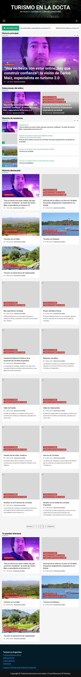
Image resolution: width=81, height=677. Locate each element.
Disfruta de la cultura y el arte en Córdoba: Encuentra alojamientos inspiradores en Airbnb (57, 107)
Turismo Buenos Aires (12, 655)
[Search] (76, 21)
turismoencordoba (19, 82)
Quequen (7, 663)
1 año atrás (9, 82)
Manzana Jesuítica (50, 358)
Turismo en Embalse (26, 151)
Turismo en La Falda (26, 140)
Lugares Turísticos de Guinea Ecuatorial (19, 667)
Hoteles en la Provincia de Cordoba (18, 503)
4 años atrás (9, 242)
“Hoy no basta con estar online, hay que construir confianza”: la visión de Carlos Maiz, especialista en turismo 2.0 (37, 73)
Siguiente (51, 526)
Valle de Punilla (10, 408)
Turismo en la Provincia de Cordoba (54, 102)
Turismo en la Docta (40, 7)
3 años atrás (48, 113)
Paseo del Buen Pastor (52, 311)
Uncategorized (9, 64)
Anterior (29, 526)
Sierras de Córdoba (51, 455)
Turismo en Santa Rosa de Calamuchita (33, 163)
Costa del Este (9, 660)
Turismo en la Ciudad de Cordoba (53, 99)
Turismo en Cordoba (49, 97)
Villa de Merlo (8, 658)
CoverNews (53, 673)
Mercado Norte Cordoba (13, 311)
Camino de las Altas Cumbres (15, 455)
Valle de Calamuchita (51, 408)
